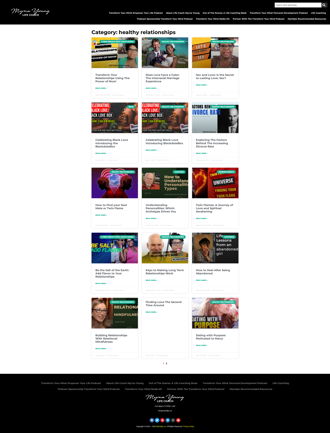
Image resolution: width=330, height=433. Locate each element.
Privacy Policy (188, 426)
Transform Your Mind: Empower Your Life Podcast (136, 13)
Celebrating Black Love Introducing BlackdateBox (164, 141)
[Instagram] (173, 420)
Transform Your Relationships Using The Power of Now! (112, 78)
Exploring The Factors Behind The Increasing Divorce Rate (212, 143)
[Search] (324, 5)
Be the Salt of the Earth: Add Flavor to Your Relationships (112, 273)
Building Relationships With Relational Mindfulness (111, 338)
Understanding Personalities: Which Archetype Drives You (161, 208)
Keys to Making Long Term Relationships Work (165, 272)
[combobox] (298, 5)
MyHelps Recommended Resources (307, 19)
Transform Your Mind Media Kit (213, 19)
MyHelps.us (161, 426)
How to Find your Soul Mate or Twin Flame (111, 206)
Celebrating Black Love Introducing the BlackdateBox (111, 143)
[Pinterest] (162, 420)
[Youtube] (178, 420)
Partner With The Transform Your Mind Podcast (258, 19)
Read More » (101, 88)
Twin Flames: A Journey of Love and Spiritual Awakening (214, 208)
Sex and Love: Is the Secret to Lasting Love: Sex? (215, 76)
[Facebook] (152, 420)
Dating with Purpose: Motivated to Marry (211, 337)
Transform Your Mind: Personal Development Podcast (279, 13)
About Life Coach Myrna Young (183, 13)
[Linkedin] (167, 420)
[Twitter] (157, 420)
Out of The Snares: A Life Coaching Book (224, 13)
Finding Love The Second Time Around (164, 303)
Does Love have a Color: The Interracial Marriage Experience (163, 78)
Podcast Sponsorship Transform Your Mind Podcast (165, 19)
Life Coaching (318, 13)
